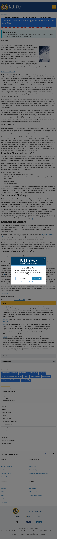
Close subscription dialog (44, 259)
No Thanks (23, 281)
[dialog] (28, 271)
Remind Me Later (32, 281)
